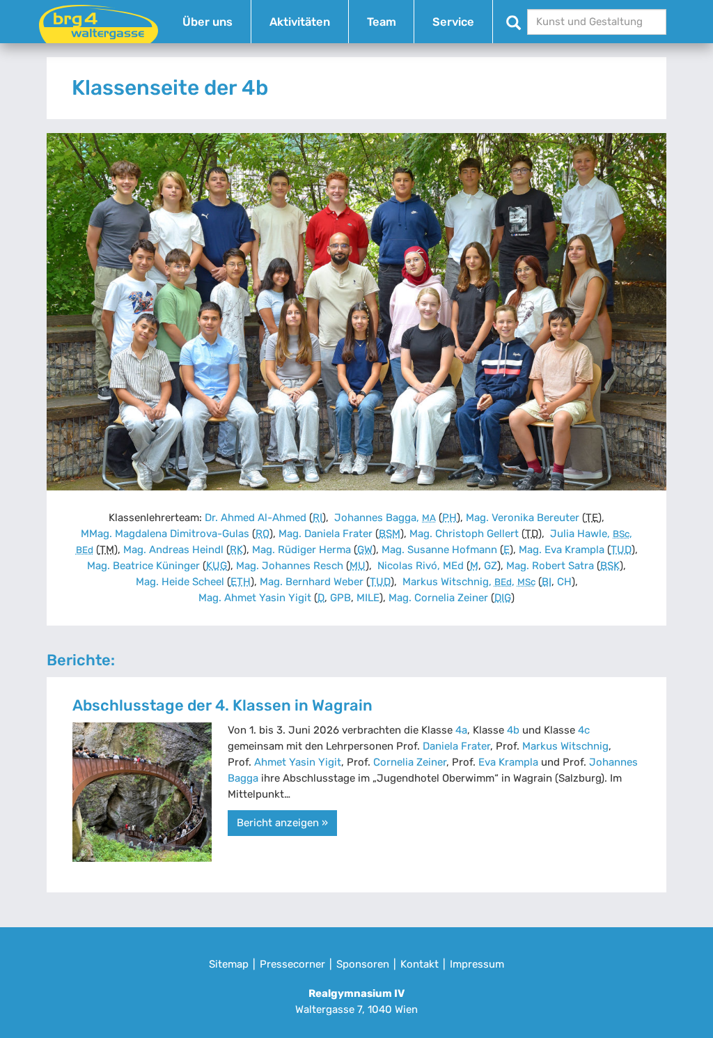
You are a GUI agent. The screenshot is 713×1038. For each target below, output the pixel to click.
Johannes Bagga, (383, 517)
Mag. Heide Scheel (180, 581)
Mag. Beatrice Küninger (143, 565)
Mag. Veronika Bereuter (522, 517)
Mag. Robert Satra (550, 565)
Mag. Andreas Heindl (173, 549)
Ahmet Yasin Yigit (297, 762)
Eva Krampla (508, 762)
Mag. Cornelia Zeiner (438, 597)
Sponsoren (362, 964)
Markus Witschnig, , (467, 581)
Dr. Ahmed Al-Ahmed (255, 517)
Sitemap (229, 964)
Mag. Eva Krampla (561, 549)
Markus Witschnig (565, 746)
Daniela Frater (456, 746)
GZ (490, 565)
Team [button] (381, 22)
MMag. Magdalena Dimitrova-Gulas (165, 533)
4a (461, 730)
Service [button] (453, 22)
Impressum (477, 964)
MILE (367, 597)
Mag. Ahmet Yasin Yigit (254, 597)
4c (584, 730)
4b (513, 730)
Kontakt (419, 964)
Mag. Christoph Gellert (464, 533)
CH (564, 581)
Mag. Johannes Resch (289, 565)
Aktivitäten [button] (299, 22)
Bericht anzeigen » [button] (282, 822)
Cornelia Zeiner (409, 762)
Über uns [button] (207, 22)
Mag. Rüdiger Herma (301, 549)
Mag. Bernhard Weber (311, 581)
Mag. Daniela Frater (326, 533)
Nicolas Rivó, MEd (419, 565)
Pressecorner (292, 964)
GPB (340, 597)
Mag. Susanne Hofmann (439, 549)
